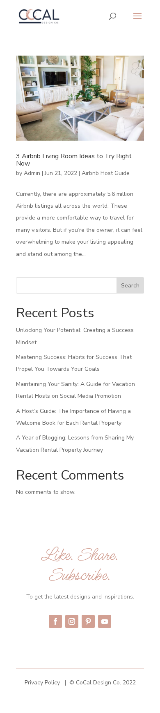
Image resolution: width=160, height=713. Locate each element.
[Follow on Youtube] (104, 621)
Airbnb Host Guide (106, 173)
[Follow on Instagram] (71, 621)
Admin (32, 173)
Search (130, 285)
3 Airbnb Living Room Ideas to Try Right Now (74, 160)
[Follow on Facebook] (55, 621)
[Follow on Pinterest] (88, 621)
